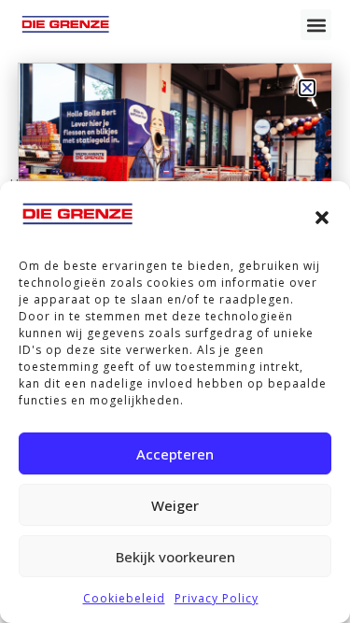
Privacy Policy (217, 598)
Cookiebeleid (124, 598)
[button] (322, 217)
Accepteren (175, 454)
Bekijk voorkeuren (175, 556)
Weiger (175, 505)
